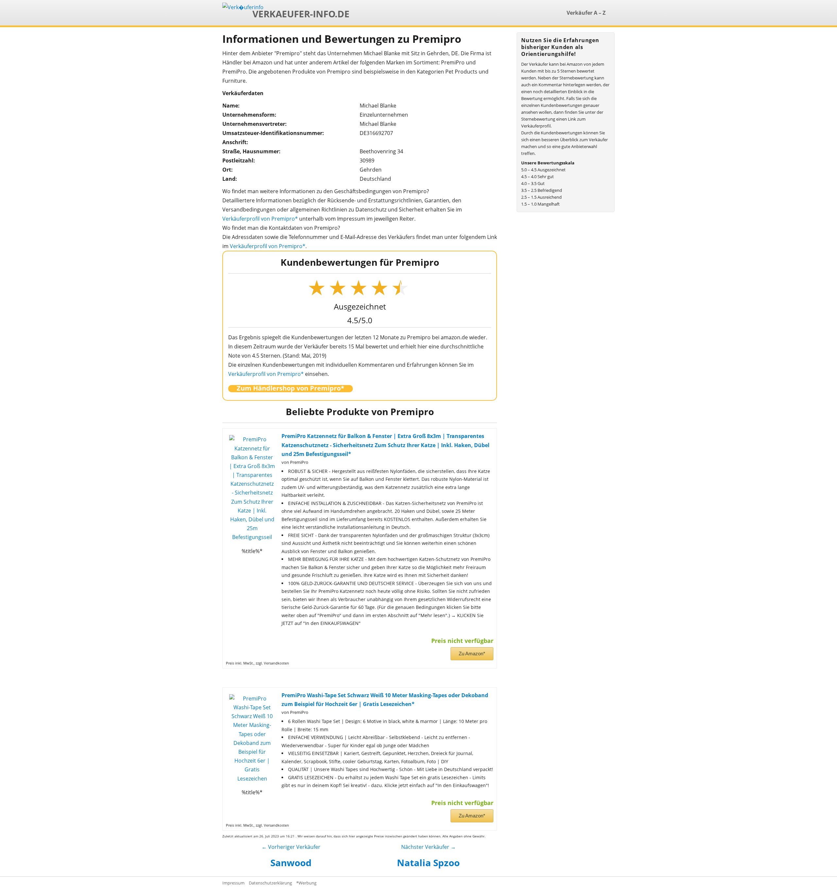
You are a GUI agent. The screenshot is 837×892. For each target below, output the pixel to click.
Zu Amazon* (472, 653)
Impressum (233, 883)
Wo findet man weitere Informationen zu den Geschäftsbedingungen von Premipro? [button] (325, 191)
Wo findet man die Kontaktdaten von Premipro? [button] (281, 227)
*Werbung (306, 883)
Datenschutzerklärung (270, 883)
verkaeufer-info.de (301, 14)
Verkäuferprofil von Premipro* (260, 218)
